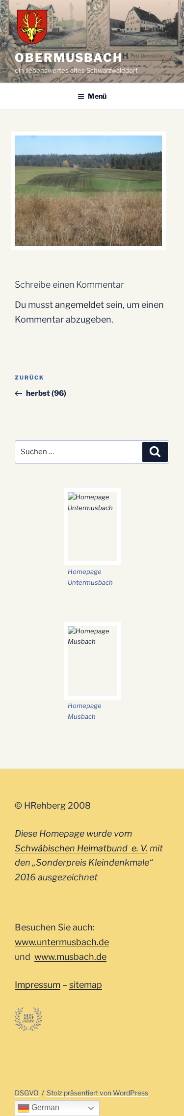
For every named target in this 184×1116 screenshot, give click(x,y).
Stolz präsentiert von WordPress (97, 1093)
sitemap (85, 985)
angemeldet (79, 304)
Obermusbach (69, 58)
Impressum (37, 985)
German (44, 1107)
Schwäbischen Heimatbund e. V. (81, 848)
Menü (97, 96)
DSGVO (27, 1093)
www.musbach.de (70, 957)
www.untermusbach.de (62, 942)
